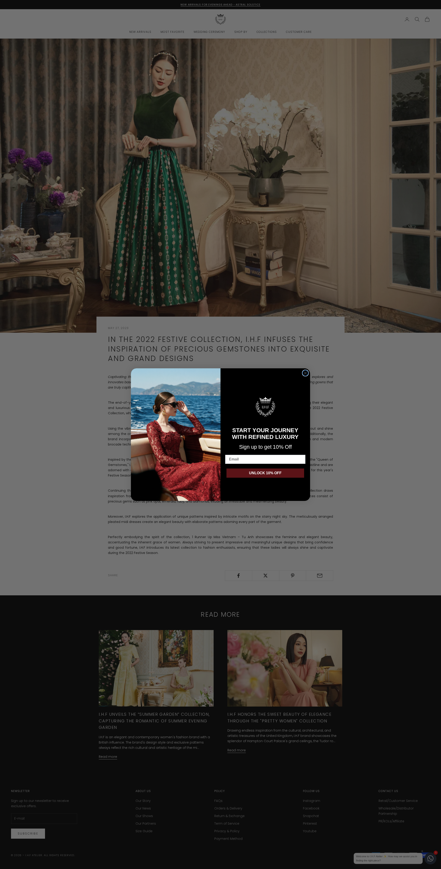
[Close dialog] (305, 373)
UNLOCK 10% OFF (265, 473)
